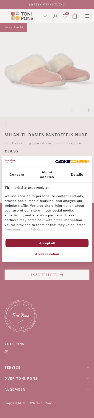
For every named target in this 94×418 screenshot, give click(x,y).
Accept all (47, 243)
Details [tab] (77, 174)
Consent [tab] (17, 174)
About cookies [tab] (47, 174)
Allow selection (47, 254)
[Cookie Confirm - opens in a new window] (72, 161)
